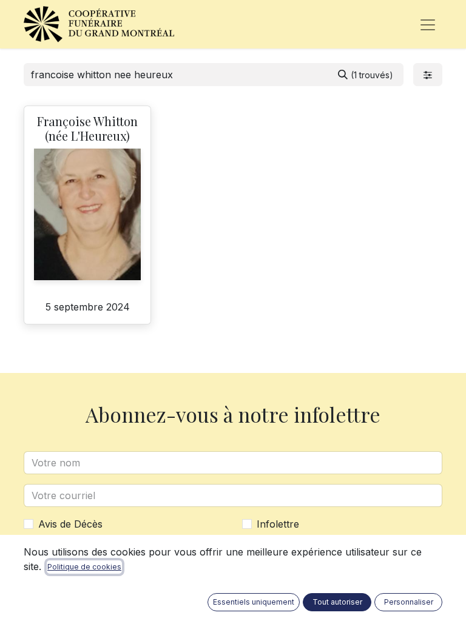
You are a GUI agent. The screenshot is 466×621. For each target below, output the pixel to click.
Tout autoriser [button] (337, 601)
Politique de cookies (84, 566)
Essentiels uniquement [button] (253, 601)
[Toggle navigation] (427, 24)
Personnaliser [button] (408, 601)
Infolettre (278, 524)
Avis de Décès (70, 524)
